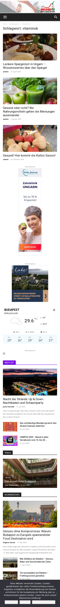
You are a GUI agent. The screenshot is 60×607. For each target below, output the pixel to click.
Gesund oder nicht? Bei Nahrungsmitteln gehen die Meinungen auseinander (29, 111)
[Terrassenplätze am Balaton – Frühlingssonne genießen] (10, 576)
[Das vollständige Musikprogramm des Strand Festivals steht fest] (10, 427)
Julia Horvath (8, 407)
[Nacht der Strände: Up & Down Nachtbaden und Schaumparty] (30, 382)
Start (5, 24)
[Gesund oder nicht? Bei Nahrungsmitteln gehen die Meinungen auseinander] (30, 91)
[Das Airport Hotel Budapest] (30, 473)
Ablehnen (25, 602)
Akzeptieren (11, 602)
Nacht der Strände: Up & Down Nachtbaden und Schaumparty (23, 401)
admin (6, 72)
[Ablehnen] (56, 593)
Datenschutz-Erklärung (43, 602)
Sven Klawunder (11, 485)
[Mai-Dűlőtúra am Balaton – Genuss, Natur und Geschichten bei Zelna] (10, 562)
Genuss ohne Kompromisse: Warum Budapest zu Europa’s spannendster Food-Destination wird (27, 534)
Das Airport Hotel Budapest (20, 481)
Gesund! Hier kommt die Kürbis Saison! (29, 155)
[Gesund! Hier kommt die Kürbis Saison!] (30, 138)
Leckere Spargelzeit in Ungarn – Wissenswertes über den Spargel (25, 65)
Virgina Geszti (9, 542)
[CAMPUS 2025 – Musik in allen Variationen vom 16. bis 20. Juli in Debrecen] (10, 441)
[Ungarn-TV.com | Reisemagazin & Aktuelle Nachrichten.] (30, 7)
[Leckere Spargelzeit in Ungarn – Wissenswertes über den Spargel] (30, 47)
